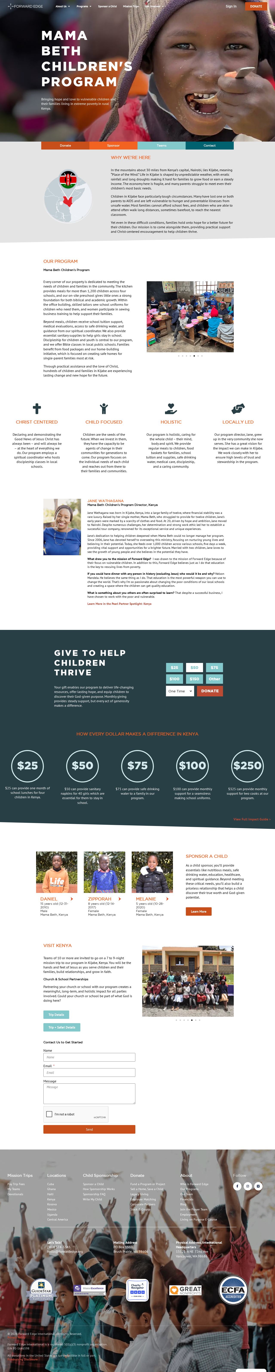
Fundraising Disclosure (23, 1359)
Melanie (146, 898)
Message (49, 1081)
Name (47, 1050)
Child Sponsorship (100, 1175)
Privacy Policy (16, 1337)
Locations (56, 1175)
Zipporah (99, 898)
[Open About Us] (68, 6)
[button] (151, 317)
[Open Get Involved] (162, 6)
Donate (137, 1175)
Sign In (231, 6)
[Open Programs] (90, 6)
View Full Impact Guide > (252, 819)
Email (48, 1066)
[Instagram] (248, 1186)
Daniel (48, 898)
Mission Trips (20, 1175)
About (186, 1175)
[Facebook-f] (237, 1186)
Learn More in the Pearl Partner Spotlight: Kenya (119, 604)
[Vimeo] (258, 1186)
